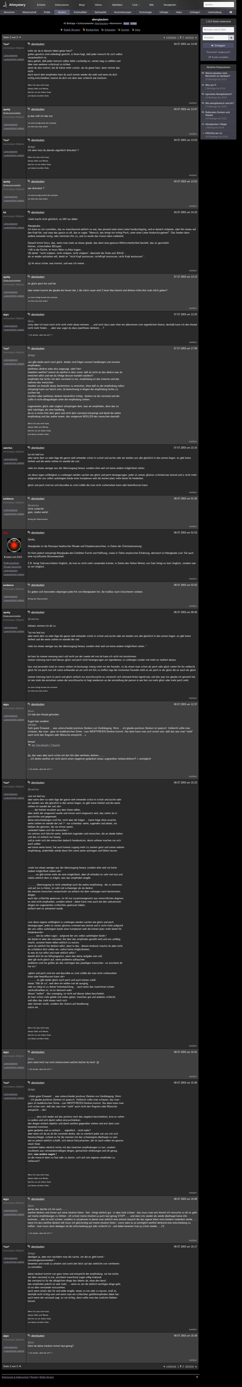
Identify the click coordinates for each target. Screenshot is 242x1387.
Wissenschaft (29, 12)
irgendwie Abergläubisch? (218, 96)
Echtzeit (41, 5)
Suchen (125, 29)
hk (4, 212)
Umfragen (195, 12)
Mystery (62, 12)
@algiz (31, 146)
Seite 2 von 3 (10, 37)
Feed (126, 24)
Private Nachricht (12, 567)
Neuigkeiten (170, 5)
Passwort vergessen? (218, 52)
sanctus (7, 447)
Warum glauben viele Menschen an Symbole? (217, 76)
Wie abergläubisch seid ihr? (219, 105)
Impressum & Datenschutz (15, 1377)
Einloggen (220, 45)
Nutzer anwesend (218, 21)
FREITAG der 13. (216, 135)
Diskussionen (62, 5)
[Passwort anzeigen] (231, 39)
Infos (137, 29)
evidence (8, 498)
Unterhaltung (214, 12)
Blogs (82, 5)
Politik (47, 12)
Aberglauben (101, 23)
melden (193, 103)
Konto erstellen (220, 57)
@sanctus (33, 505)
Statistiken (117, 5)
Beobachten (92, 29)
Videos (98, 5)
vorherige (171, 37)
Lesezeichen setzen (14, 59)
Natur (179, 12)
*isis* (6, 44)
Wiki (151, 5)
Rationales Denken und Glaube (217, 115)
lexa (5, 532)
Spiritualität (100, 12)
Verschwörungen (122, 12)
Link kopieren (11, 55)
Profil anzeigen (11, 563)
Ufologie (164, 12)
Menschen (9, 12)
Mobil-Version (47, 1377)
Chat (135, 5)
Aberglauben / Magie (216, 126)
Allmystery (17, 5)
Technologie (145, 12)
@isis (31, 321)
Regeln (34, 1377)
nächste (189, 37)
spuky (6, 109)
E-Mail (133, 24)
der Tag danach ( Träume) (46, 745)
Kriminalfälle (80, 12)
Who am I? (215, 87)
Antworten (110, 29)
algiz (6, 314)
